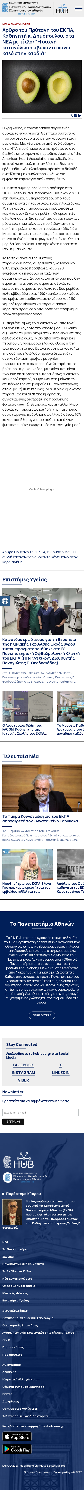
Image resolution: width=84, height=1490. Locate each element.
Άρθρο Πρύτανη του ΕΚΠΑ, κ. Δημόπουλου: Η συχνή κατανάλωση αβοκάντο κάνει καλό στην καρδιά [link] (40, 556)
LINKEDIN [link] (61, 1072)
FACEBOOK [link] (23, 1064)
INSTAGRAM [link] (23, 1072)
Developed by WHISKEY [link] (68, 1472)
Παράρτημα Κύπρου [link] (23, 1193)
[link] (5, 601)
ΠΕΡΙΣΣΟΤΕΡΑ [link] (42, 1015)
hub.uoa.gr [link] (55, 1426)
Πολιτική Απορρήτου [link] (37, 1472)
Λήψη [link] (18, 562)
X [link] (60, 1064)
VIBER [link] (23, 1080)
